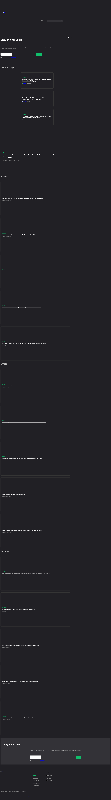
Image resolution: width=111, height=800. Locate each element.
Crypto (3, 384)
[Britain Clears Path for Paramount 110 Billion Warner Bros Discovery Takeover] (11, 99)
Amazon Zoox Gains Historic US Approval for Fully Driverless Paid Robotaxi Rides (36, 116)
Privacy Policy (13, 57)
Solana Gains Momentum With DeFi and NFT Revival (14, 494)
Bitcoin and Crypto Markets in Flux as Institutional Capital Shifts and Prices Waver (22, 458)
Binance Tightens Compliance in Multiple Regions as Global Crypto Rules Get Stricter (22, 530)
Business (24, 77)
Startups (4, 571)
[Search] (61, 21)
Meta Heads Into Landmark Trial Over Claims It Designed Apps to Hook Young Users (22, 198)
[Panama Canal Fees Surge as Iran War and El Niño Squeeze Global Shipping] (11, 80)
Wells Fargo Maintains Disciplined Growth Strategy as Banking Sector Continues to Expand (24, 343)
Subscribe (39, 54)
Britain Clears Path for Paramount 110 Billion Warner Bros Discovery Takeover (35, 98)
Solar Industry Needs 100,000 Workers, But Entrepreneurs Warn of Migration (20, 645)
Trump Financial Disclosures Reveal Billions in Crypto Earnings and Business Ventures (22, 385)
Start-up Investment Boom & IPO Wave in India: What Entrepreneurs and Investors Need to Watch (26, 573)
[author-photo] (24, 83)
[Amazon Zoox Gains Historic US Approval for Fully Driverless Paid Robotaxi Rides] (11, 117)
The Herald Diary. (28, 796)
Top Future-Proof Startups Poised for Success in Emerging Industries (18, 609)
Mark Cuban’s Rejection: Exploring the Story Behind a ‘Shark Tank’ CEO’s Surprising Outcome (24, 717)
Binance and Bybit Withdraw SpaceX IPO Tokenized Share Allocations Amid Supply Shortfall (24, 422)
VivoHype (29, 83)
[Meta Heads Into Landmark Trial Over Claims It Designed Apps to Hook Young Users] (31, 145)
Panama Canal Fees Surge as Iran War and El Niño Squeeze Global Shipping (36, 80)
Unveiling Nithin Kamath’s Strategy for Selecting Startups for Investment (20, 681)
